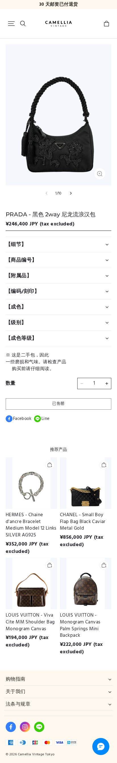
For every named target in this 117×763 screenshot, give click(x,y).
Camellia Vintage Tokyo (36, 754)
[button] (11, 23)
